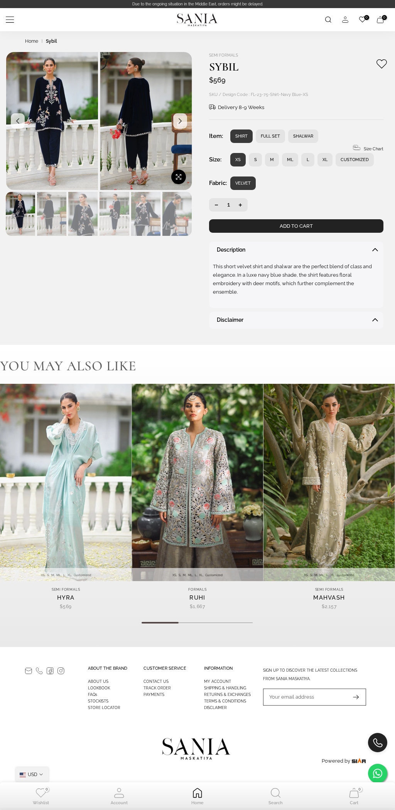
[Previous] (18, 121)
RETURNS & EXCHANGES (227, 694)
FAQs (92, 694)
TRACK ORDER (157, 688)
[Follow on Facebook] (50, 671)
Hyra (66, 597)
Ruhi (197, 597)
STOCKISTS (98, 701)
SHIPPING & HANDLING (225, 688)
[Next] (180, 121)
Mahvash (329, 597)
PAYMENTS (153, 694)
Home (31, 41)
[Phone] (39, 671)
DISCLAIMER (215, 708)
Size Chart (373, 148)
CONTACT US (156, 681)
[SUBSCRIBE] (352, 697)
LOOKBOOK (99, 688)
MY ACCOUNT (217, 681)
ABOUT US (98, 681)
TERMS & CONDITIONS (225, 701)
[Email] (28, 671)
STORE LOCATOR (104, 708)
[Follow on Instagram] (60, 671)
